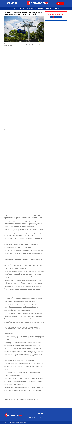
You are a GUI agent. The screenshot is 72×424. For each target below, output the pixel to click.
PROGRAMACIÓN (39, 8)
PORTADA (15, 8)
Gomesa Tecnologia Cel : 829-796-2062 (19, 422)
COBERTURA (48, 8)
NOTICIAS (22, 8)
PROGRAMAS (30, 8)
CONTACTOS (56, 8)
